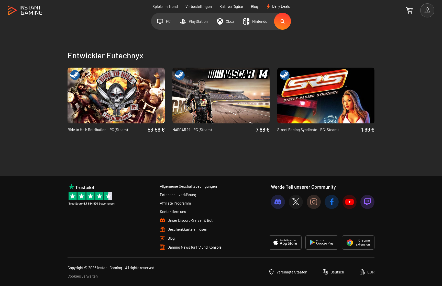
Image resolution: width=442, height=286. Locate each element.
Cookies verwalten (83, 276)
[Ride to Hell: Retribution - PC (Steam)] (116, 95)
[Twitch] (367, 202)
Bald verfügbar (231, 6)
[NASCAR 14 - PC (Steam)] (221, 95)
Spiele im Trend (165, 6)
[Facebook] (332, 202)
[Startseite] (25, 11)
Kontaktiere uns (173, 211)
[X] (296, 202)
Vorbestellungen (198, 6)
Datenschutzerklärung (178, 194)
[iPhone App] (285, 242)
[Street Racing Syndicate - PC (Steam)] (325, 95)
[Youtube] (349, 202)
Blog (254, 6)
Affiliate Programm (175, 203)
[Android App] (321, 242)
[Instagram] (314, 202)
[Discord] (278, 202)
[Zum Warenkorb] (409, 10)
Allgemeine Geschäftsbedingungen (188, 186)
